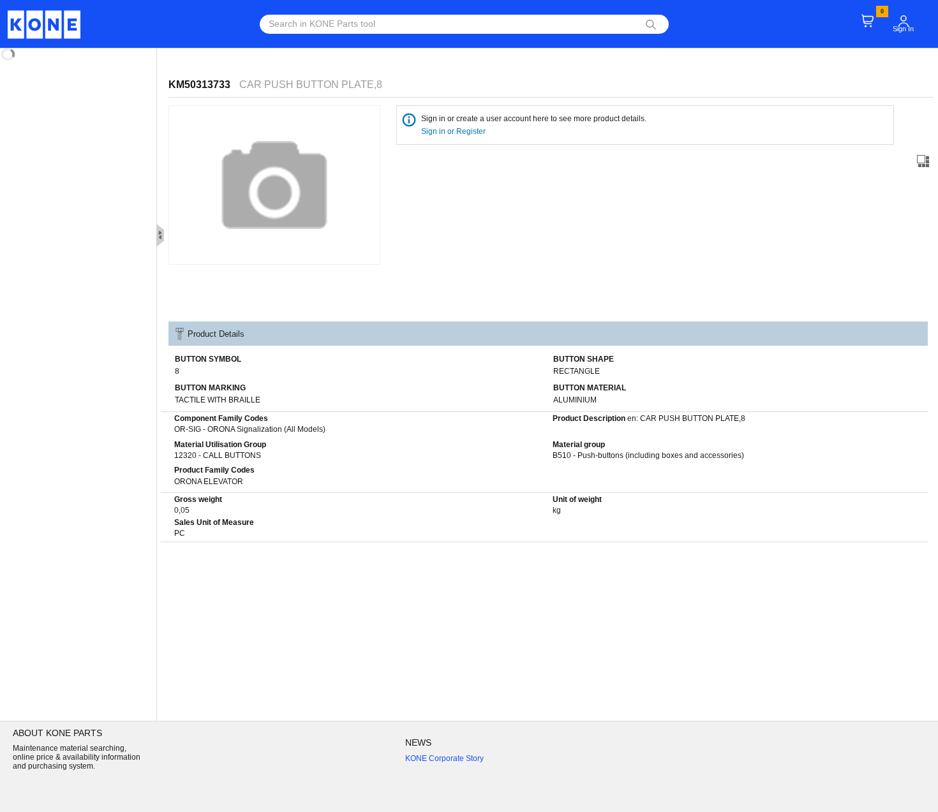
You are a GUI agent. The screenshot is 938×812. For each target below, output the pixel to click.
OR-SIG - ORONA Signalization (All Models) (249, 429)
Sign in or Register (454, 131)
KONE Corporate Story (444, 758)
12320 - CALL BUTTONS (217, 455)
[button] (903, 21)
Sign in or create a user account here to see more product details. (533, 118)
